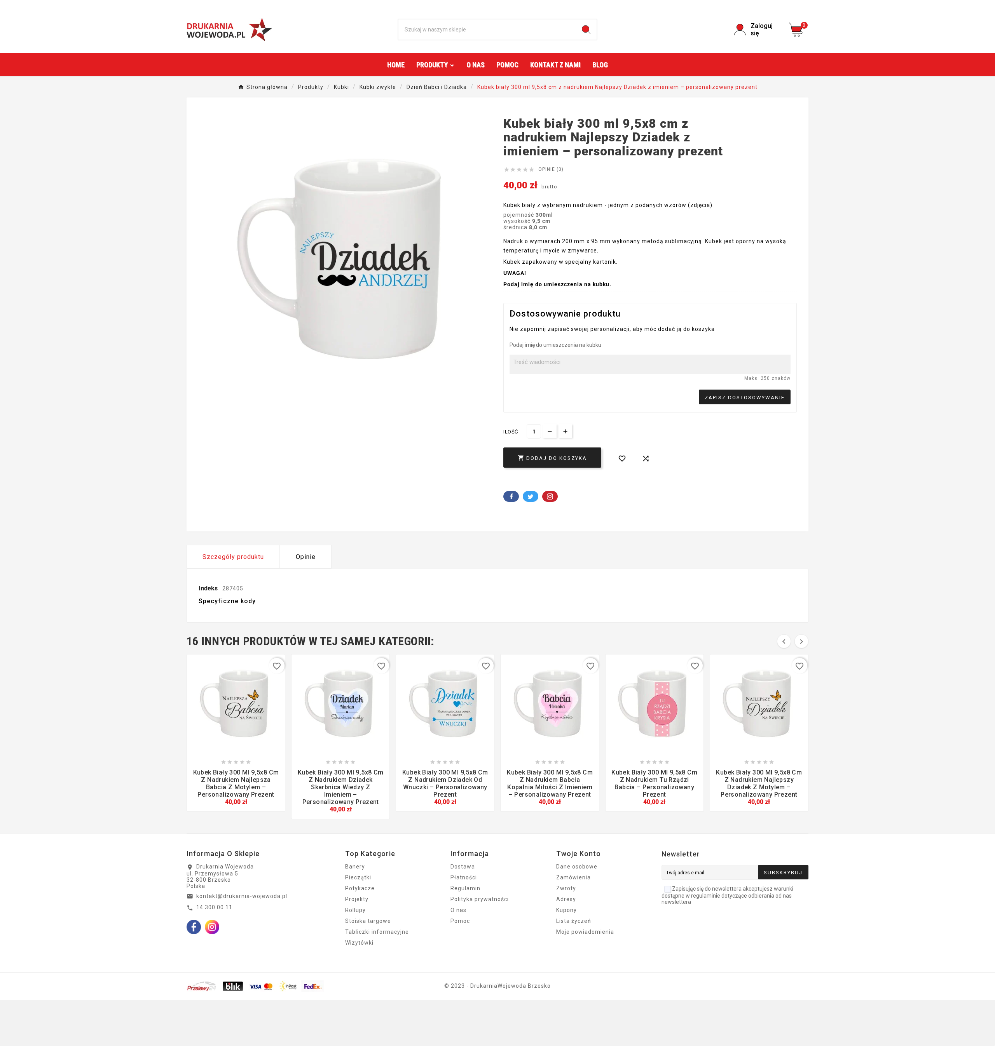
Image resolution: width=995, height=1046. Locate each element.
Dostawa (462, 866)
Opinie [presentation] (306, 556)
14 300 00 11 (214, 907)
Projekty (356, 899)
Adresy (566, 899)
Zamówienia (573, 877)
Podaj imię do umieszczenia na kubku (555, 345)
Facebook (511, 496)
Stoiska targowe (368, 921)
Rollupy (355, 910)
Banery (355, 866)
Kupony (566, 910)
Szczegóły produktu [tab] (233, 556)
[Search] (586, 29)
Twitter (530, 496)
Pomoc (460, 921)
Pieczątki (358, 877)
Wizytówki (359, 943)
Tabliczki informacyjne (377, 932)
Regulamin (465, 888)
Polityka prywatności (479, 899)
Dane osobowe (576, 866)
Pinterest (550, 496)
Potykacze (360, 888)
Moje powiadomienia (585, 932)
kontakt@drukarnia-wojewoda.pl (241, 896)
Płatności (463, 877)
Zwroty (566, 888)
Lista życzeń (573, 921)
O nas (458, 910)
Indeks (209, 588)
